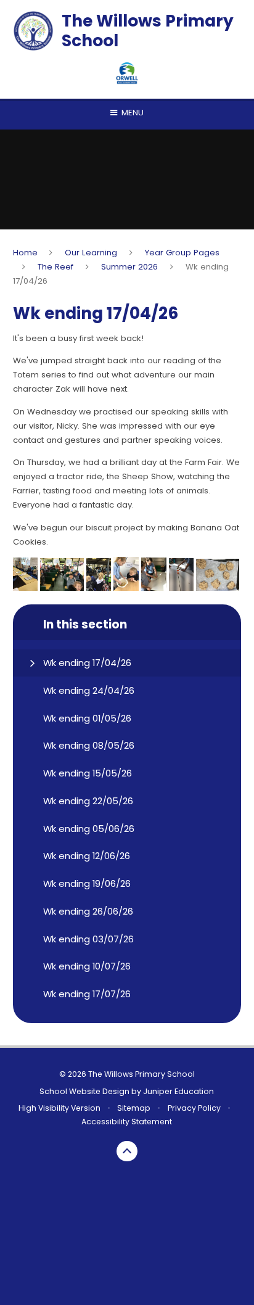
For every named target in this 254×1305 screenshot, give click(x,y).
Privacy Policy (194, 1108)
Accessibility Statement (126, 1121)
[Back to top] (127, 1151)
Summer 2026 (129, 267)
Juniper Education (178, 1091)
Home (25, 252)
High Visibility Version (59, 1108)
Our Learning (91, 252)
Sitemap (133, 1108)
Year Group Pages (182, 252)
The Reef (55, 267)
